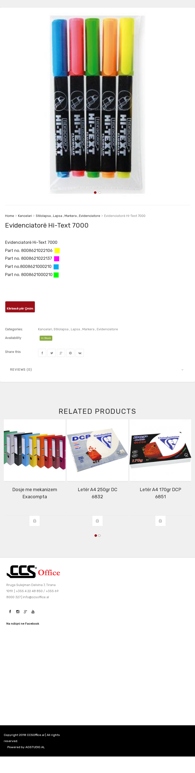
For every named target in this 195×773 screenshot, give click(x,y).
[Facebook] (42, 353)
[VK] (80, 353)
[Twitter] (51, 353)
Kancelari (25, 216)
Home (9, 216)
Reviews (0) (21, 369)
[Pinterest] (70, 353)
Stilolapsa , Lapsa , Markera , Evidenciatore (68, 216)
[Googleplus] (61, 353)
